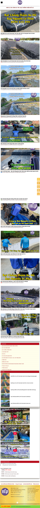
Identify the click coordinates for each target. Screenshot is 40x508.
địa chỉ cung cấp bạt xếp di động (10, 463)
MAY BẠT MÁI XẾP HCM (27, 483)
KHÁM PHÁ (4, 359)
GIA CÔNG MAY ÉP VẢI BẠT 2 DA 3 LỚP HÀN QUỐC (11, 357)
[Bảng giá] (38, 179)
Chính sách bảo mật (30, 497)
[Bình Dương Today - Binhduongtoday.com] (20, 2)
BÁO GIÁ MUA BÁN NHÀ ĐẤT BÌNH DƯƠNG (10, 345)
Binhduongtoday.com (26, 506)
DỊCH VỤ (3, 353)
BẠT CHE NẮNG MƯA (6, 347)
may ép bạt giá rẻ (17, 494)
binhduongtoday (19, 506)
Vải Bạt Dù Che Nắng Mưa (6, 369)
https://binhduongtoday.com (19, 496)
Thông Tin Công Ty (5, 365)
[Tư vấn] (38, 186)
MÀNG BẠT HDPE (5, 361)
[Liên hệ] (38, 190)
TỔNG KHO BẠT (5, 367)
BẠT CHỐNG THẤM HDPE (6, 349)
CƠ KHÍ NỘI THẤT (5, 351)
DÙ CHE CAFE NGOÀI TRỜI (7, 355)
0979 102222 (18, 492)
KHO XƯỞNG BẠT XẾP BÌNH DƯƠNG (7, 483)
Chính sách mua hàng (31, 495)
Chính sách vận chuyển (31, 493)
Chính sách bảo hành (31, 499)
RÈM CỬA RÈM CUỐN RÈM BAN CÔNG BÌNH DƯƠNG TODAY (13, 363)
